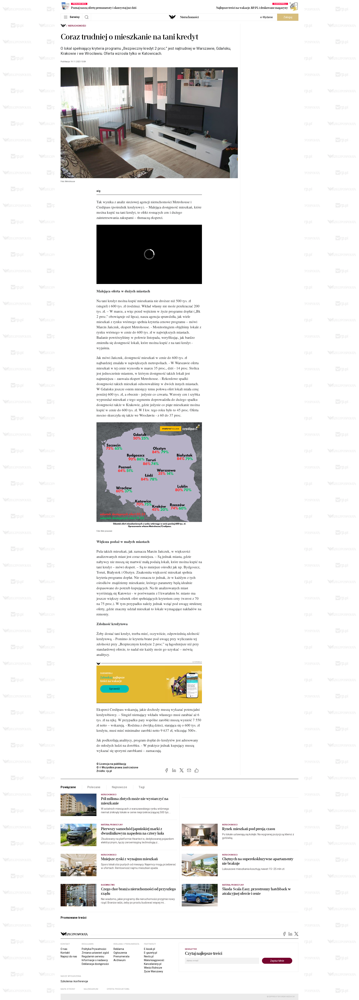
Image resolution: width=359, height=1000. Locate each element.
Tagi (142, 787)
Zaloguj (287, 17)
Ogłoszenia (120, 952)
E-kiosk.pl (149, 948)
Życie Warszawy (153, 971)
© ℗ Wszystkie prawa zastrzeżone (117, 767)
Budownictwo (108, 885)
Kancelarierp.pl (152, 963)
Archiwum (119, 960)
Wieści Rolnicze (153, 967)
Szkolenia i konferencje (74, 981)
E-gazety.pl (150, 952)
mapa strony (68, 989)
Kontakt (65, 952)
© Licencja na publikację (111, 763)
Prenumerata (121, 956)
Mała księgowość (154, 960)
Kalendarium (91, 989)
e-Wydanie (266, 17)
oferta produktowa (118, 989)
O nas (64, 948)
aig (98, 190)
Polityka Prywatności (94, 948)
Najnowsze (119, 787)
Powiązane (68, 787)
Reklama (118, 948)
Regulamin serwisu (93, 956)
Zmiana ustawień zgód (95, 952)
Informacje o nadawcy (95, 960)
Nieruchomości (189, 17)
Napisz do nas (69, 956)
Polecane (94, 787)
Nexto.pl (149, 956)
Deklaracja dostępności (95, 963)
